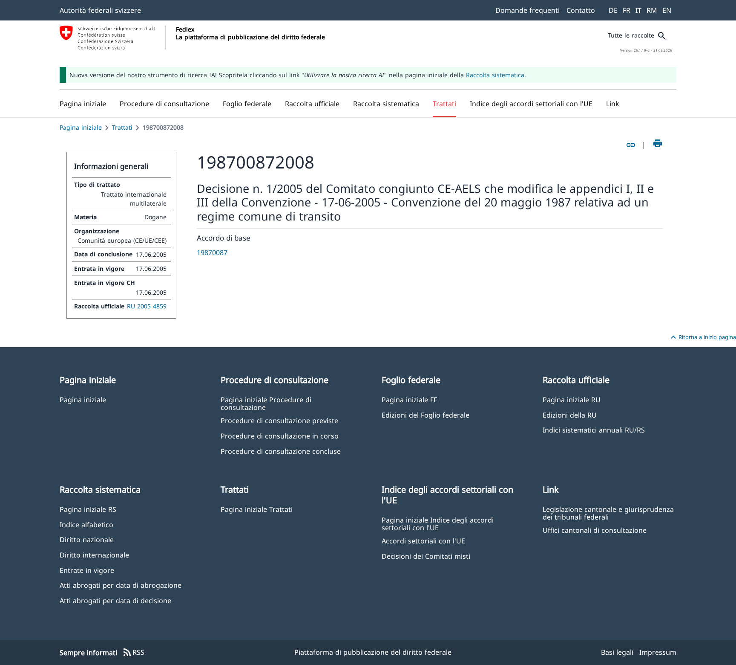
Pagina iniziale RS (88, 509)
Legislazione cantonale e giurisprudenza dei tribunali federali (608, 513)
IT (638, 10)
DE (613, 10)
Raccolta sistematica (495, 75)
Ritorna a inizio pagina (702, 337)
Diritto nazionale (87, 539)
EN (666, 10)
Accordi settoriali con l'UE (423, 540)
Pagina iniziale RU (572, 399)
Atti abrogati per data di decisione (115, 600)
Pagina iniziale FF (409, 399)
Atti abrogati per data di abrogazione (120, 585)
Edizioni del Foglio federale (425, 414)
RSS (133, 652)
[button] (164, 103)
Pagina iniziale (81, 127)
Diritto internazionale (94, 554)
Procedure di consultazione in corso (280, 435)
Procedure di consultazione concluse (281, 451)
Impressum (657, 652)
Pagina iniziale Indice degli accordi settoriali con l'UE (438, 523)
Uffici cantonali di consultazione (595, 530)
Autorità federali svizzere (100, 10)
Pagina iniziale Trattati (257, 509)
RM (652, 10)
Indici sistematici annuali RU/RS (594, 429)
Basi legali (617, 652)
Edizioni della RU (570, 414)
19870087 (212, 252)
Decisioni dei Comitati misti (426, 556)
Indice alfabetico (86, 524)
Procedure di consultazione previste (279, 420)
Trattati (122, 127)
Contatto (580, 10)
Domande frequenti (527, 10)
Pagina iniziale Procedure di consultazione (266, 403)
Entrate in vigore (87, 570)
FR (626, 10)
